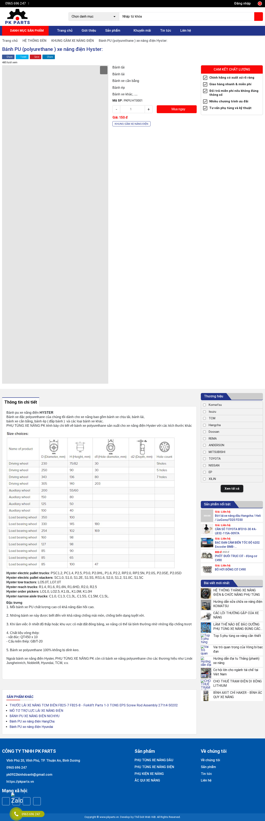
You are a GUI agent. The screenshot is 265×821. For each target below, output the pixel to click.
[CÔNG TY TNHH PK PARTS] (17, 16)
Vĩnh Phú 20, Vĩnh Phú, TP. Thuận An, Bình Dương (43, 760)
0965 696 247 (15, 3)
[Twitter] (36, 3)
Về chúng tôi (210, 760)
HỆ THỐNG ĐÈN (34, 41)
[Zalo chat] (17, 798)
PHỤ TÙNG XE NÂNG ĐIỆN (154, 767)
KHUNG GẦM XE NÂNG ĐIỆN (72, 41)
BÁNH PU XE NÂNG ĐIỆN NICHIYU (34, 716)
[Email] (26, 801)
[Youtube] (41, 3)
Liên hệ (185, 30)
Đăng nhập (242, 3)
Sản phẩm (112, 30)
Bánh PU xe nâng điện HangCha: (32, 721)
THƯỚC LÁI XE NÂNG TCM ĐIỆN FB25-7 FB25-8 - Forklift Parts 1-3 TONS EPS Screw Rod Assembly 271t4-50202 (94, 705)
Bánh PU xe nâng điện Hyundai (31, 727)
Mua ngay (178, 109)
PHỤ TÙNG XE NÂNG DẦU (154, 760)
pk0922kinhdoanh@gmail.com (29, 775)
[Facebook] (32, 3)
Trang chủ (64, 30)
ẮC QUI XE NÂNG (147, 780)
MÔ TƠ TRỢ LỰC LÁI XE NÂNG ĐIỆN (36, 711)
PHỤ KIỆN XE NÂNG (149, 774)
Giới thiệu (89, 30)
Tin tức (165, 30)
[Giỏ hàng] (257, 3)
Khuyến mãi (142, 30)
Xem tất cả (232, 488)
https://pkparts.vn (20, 782)
